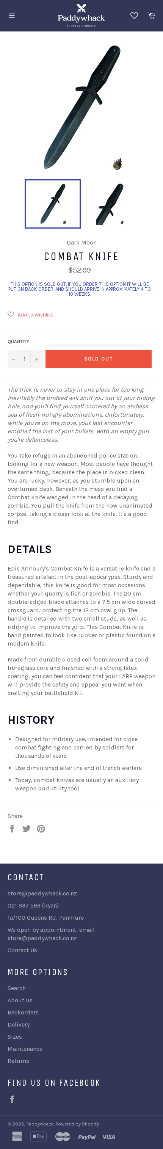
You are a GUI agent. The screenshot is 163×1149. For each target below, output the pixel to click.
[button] (30, 317)
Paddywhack (40, 1124)
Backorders (23, 1012)
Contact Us (22, 950)
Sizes (15, 1036)
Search (17, 988)
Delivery (19, 1024)
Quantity (18, 341)
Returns (18, 1060)
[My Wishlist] (134, 16)
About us (20, 1000)
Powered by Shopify (77, 1124)
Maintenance (25, 1048)
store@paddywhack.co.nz (42, 938)
